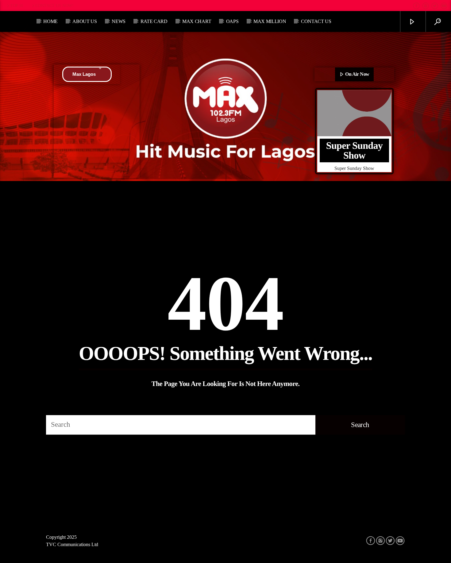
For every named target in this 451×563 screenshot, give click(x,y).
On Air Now (356, 74)
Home (50, 21)
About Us (84, 21)
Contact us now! (54, 5)
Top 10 (16, 5)
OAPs (232, 21)
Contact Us (316, 21)
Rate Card (154, 21)
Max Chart (196, 21)
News (118, 21)
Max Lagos (84, 74)
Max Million (269, 21)
